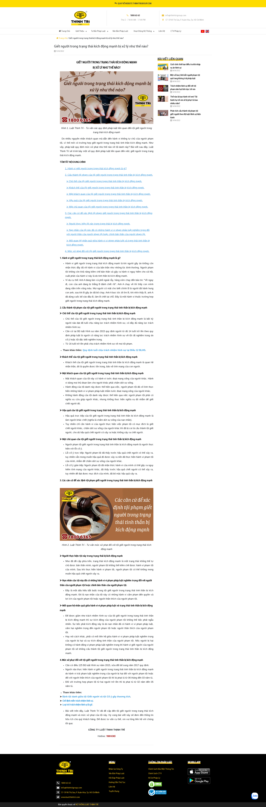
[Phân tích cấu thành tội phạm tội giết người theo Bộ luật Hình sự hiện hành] (163, 113)
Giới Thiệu (80, 31)
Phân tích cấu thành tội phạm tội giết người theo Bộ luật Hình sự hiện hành (185, 114)
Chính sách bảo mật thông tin (161, 769)
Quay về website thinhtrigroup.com (134, 3)
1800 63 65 (66, 783)
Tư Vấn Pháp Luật (98, 31)
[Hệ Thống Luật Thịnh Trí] (80, 18)
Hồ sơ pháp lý (154, 778)
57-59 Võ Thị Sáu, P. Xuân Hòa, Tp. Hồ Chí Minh (184, 20)
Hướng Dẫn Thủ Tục (117, 782)
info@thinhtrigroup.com (175, 15)
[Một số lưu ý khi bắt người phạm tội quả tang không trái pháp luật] (163, 77)
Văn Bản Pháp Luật (120, 31)
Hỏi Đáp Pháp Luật (116, 778)
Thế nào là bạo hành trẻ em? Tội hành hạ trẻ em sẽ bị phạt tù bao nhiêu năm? (184, 100)
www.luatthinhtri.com (70, 797)
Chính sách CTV (155, 773)
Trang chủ (63, 38)
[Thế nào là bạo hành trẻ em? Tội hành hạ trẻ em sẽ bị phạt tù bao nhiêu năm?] (163, 99)
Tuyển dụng (114, 791)
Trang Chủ (67, 31)
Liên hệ (162, 31)
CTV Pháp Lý (176, 31)
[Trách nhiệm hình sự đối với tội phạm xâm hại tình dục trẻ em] (163, 88)
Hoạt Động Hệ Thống (143, 31)
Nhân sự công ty (116, 769)
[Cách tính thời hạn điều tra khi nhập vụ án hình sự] (163, 67)
